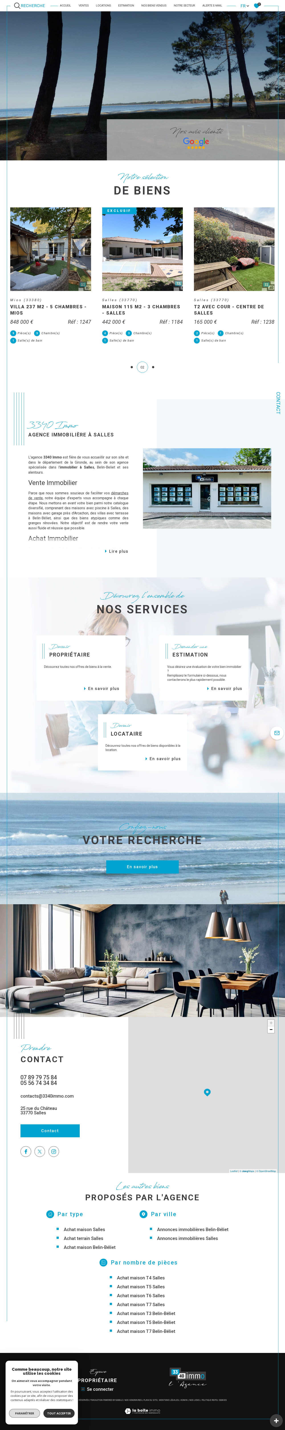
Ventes (84, 5)
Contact (278, 403)
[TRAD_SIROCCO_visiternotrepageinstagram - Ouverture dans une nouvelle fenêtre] (54, 1151)
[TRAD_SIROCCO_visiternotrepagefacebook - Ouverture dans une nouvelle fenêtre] (25, 1151)
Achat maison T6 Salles (141, 1295)
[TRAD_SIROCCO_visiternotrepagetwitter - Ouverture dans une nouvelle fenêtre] (40, 1151)
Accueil (65, 5)
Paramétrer (24, 1413)
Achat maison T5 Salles (141, 1286)
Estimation (126, 5)
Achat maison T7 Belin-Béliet (146, 1331)
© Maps (247, 1171)
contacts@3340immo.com (47, 1096)
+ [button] (271, 1023)
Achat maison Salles (84, 1229)
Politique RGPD (209, 1400)
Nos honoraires (133, 1400)
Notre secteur (184, 5)
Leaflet (234, 1171)
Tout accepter (59, 1413)
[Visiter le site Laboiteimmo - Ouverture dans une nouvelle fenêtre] (142, 1416)
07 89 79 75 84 (38, 1077)
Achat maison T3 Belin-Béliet (146, 1313)
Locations (103, 5)
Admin (183, 1400)
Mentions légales (169, 1400)
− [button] (271, 1029)
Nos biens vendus (153, 5)
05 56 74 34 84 (38, 1083)
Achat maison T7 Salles (141, 1304)
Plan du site (150, 1400)
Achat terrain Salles (83, 1238)
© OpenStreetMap (266, 1171)
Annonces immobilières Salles (187, 1238)
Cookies (223, 1400)
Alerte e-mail (212, 5)
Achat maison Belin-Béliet (90, 1247)
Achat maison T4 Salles (141, 1278)
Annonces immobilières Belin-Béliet (192, 1229)
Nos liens (194, 1400)
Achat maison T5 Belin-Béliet (146, 1322)
